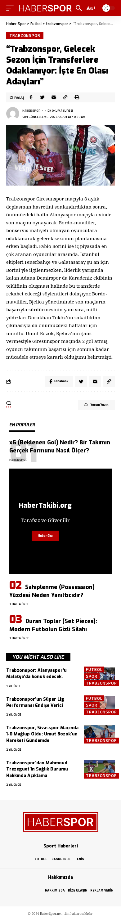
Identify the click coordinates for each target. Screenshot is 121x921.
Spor (91, 676)
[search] (78, 8)
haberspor (31, 110)
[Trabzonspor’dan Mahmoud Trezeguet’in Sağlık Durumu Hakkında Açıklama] (99, 769)
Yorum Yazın (100, 405)
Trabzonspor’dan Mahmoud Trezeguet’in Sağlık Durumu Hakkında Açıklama (37, 769)
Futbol (94, 669)
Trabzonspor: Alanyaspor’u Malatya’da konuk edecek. (36, 673)
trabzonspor (24, 35)
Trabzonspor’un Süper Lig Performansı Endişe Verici (35, 702)
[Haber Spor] (45, 8)
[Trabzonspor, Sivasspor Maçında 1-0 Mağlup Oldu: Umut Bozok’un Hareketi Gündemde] (99, 734)
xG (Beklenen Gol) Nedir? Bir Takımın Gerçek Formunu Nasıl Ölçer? (59, 446)
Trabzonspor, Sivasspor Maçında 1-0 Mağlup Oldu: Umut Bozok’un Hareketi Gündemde (42, 734)
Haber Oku (45, 536)
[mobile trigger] (11, 8)
